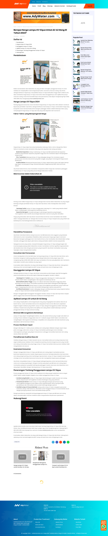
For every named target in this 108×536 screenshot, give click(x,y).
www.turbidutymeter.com (37, 98)
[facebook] (84, 2)
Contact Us (45, 1)
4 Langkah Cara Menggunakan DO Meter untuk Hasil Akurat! (85, 85)
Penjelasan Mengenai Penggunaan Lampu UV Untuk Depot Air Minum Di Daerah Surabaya (40, 463)
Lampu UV (19, 26)
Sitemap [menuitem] (50, 6)
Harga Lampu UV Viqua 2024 (24, 44)
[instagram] (90, 2)
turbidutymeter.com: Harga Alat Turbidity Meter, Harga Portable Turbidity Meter (53, 533)
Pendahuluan (20, 42)
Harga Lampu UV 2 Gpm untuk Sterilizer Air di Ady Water (21, 466)
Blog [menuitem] (44, 6)
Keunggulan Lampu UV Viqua (24, 46)
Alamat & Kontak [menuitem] (59, 6)
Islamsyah (16, 36)
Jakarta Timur (59, 522)
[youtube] (93, 2)
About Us (38, 1)
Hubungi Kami (20, 52)
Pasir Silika (78, 527)
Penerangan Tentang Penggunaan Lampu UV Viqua (31, 50)
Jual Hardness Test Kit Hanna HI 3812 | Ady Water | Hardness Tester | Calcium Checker (87, 99)
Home (33, 1)
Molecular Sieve (39, 524)
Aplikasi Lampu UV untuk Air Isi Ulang (26, 48)
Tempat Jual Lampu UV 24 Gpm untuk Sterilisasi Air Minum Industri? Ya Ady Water (60, 466)
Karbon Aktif (79, 524)
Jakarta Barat (59, 524)
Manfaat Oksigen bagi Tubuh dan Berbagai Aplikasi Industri (86, 107)
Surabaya (58, 527)
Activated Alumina (40, 527)
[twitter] (87, 2)
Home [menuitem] (34, 6)
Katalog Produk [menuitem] (71, 6)
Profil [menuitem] (39, 6)
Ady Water (78, 522)
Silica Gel (37, 522)
